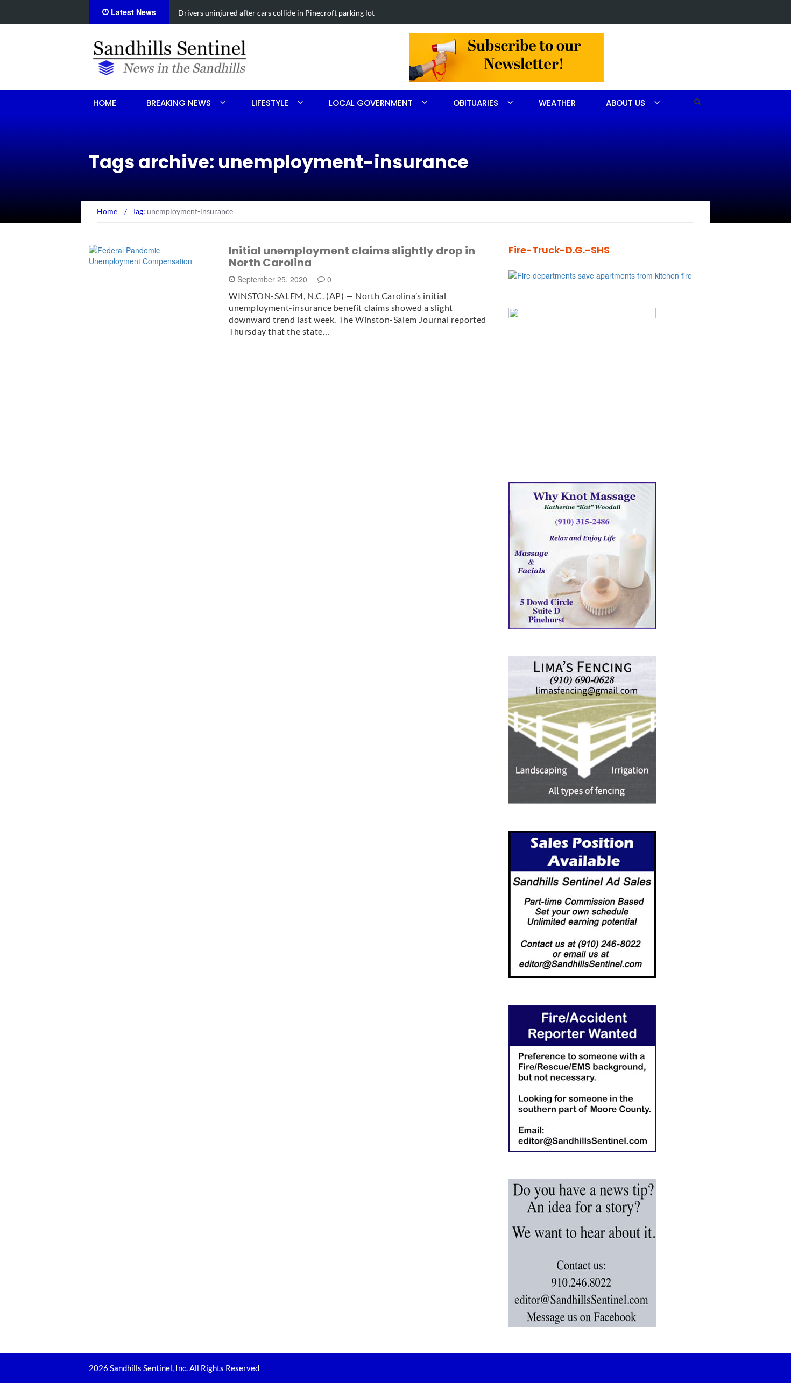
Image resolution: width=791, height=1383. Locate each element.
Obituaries (475, 103)
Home (104, 103)
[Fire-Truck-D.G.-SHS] (600, 274)
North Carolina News (145, 260)
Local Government (371, 103)
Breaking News (178, 103)
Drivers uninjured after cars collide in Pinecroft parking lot (276, 12)
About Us (625, 103)
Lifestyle (269, 103)
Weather (557, 103)
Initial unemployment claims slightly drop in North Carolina (352, 256)
